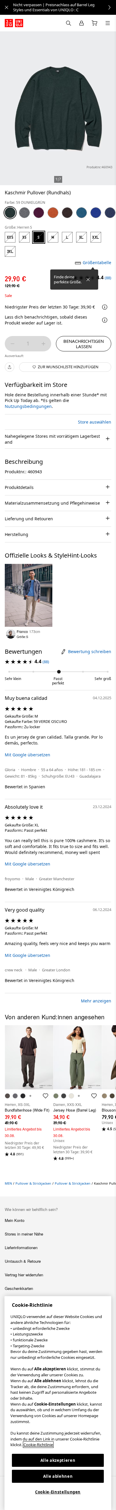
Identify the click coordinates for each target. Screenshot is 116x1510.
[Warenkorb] (94, 23)
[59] (10, 212)
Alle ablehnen (58, 1476)
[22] (53, 212)
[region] (57, 1403)
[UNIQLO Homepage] (14, 23)
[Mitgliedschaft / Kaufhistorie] (81, 23)
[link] (64, 7)
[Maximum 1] (43, 343)
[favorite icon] (45, 1095)
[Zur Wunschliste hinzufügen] (45, 570)
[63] (81, 212)
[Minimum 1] (12, 343)
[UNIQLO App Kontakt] (68, 23)
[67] (110, 212)
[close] (6, 7)
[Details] (104, 320)
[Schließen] (88, 279)
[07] (24, 212)
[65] (95, 212)
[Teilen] (9, 367)
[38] (67, 212)
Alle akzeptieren (58, 1460)
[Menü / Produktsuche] (107, 23)
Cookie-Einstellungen (58, 1492)
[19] (38, 212)
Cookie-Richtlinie (38, 1444)
